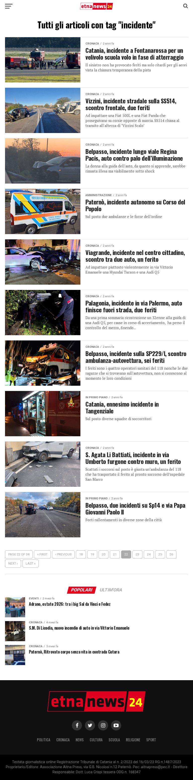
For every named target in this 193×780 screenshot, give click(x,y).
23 (137, 554)
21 (115, 554)
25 (160, 554)
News (80, 739)
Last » (30, 563)
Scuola (114, 739)
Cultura (96, 739)
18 (81, 554)
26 (171, 554)
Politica (43, 739)
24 (149, 554)
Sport (151, 739)
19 (92, 554)
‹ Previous (63, 554)
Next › (13, 563)
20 (103, 554)
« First (42, 554)
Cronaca (63, 739)
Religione (133, 739)
